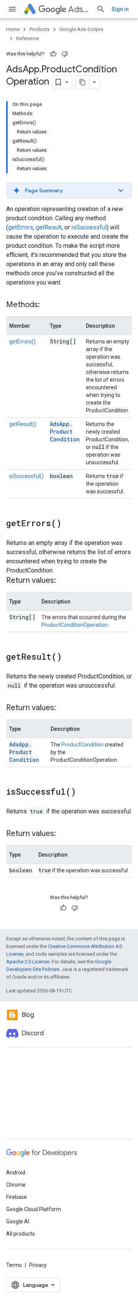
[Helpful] (53, 54)
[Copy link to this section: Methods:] (47, 305)
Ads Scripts (79, 9)
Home (13, 29)
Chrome (16, 1185)
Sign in (120, 9)
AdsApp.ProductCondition (65, 431)
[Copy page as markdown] (82, 82)
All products (20, 1234)
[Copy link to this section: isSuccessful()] (83, 792)
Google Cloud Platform (33, 1209)
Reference (27, 38)
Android (15, 1172)
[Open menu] (12, 9)
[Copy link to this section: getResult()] (69, 657)
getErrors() (22, 341)
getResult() (22, 424)
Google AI (17, 1221)
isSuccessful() (26, 476)
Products (39, 29)
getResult (49, 227)
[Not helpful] (65, 54)
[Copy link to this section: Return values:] (63, 580)
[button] (69, 190)
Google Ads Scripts (81, 29)
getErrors (20, 227)
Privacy (38, 1265)
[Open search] (100, 9)
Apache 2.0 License (27, 961)
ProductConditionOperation (75, 625)
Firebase (16, 1197)
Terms (14, 1265)
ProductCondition (82, 745)
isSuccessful (89, 227)
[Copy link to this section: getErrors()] (69, 524)
